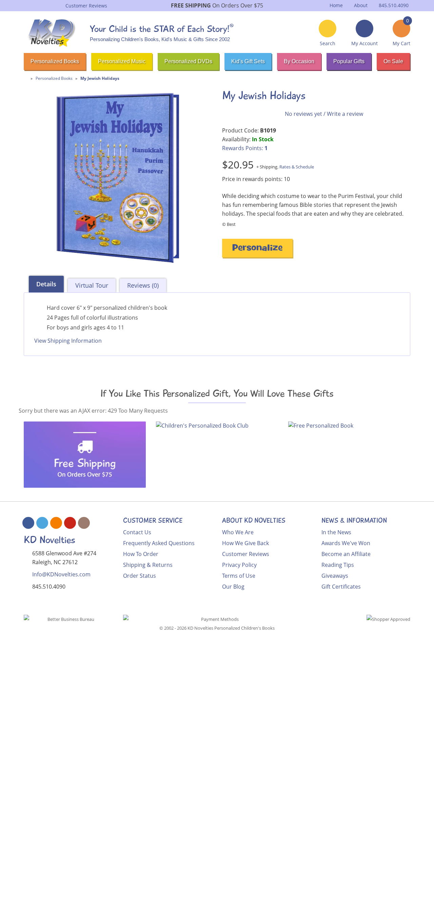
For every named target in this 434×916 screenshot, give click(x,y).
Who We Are (238, 532)
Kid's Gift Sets (248, 61)
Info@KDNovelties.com (61, 574)
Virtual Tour (91, 285)
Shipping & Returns (148, 565)
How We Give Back (245, 543)
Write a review (345, 114)
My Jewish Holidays (99, 78)
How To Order (140, 554)
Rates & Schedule (296, 167)
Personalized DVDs (188, 61)
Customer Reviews (245, 554)
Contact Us (137, 532)
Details (46, 284)
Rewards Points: (245, 148)
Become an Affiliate (346, 554)
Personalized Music (121, 61)
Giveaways (334, 575)
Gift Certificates (341, 586)
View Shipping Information (68, 340)
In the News (336, 532)
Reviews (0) (143, 285)
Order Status (139, 575)
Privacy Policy (239, 565)
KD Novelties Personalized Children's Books (231, 628)
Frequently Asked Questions (159, 543)
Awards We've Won (345, 543)
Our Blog (233, 586)
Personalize (257, 249)
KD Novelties (49, 540)
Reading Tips (337, 565)
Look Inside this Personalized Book (68, 360)
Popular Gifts (348, 61)
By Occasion (299, 61)
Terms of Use (238, 575)
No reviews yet (303, 114)
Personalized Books (55, 61)
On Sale (393, 61)
